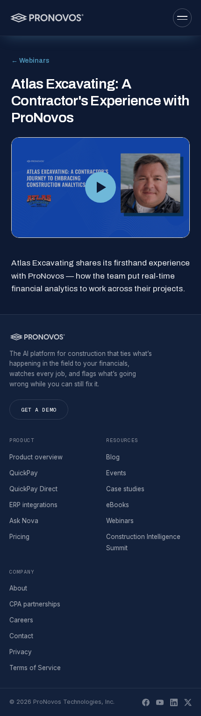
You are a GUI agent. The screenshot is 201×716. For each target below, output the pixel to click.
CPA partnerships (34, 604)
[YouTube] (160, 702)
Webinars (120, 520)
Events (116, 473)
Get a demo (39, 409)
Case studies (125, 489)
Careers (21, 620)
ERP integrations (33, 505)
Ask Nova (23, 520)
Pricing (19, 536)
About (18, 588)
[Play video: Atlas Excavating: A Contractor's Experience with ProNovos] (100, 187)
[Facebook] (146, 702)
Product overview (36, 457)
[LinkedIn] (174, 702)
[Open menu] (182, 17)
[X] (188, 702)
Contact (21, 636)
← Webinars (30, 60)
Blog (113, 457)
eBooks (117, 505)
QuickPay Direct (33, 489)
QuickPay (23, 473)
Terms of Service (35, 668)
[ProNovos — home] (46, 17)
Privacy (20, 652)
